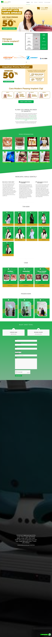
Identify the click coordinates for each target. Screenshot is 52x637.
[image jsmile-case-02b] (26, 278)
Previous (4, 157)
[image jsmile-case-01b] (10, 278)
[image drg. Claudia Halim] (20, 219)
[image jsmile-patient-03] (42, 309)
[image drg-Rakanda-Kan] (8, 249)
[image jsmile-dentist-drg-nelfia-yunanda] (32, 234)
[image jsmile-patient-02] (26, 309)
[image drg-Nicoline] (44, 234)
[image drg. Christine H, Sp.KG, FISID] (8, 219)
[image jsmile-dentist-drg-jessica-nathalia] (44, 219)
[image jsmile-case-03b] (42, 278)
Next (47, 157)
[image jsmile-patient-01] (10, 309)
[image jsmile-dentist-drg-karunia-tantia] (8, 234)
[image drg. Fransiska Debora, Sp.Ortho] (32, 219)
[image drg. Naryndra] (20, 234)
